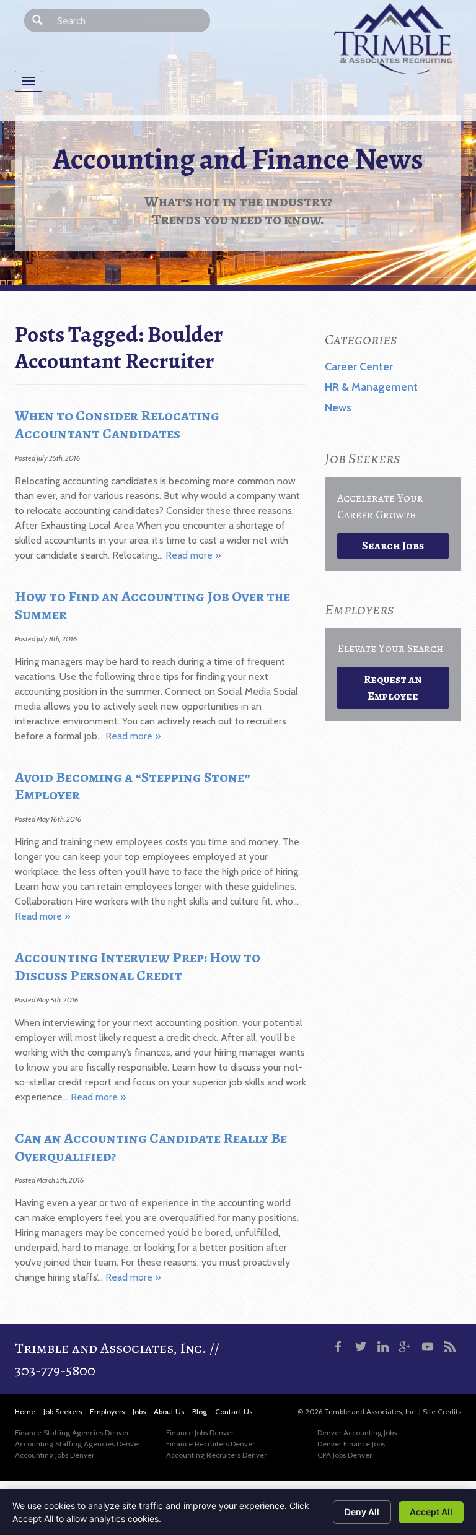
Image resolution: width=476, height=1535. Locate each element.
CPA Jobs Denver (344, 1454)
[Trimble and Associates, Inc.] (393, 38)
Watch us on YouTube (428, 1347)
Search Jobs (393, 545)
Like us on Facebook (338, 1347)
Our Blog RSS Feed (450, 1347)
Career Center (359, 366)
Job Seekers (62, 1411)
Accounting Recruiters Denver (216, 1454)
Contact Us (233, 1411)
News (338, 407)
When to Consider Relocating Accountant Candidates (117, 424)
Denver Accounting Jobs (357, 1432)
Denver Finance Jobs (351, 1443)
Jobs (139, 1411)
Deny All (362, 1512)
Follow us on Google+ (405, 1347)
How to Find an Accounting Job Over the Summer (152, 605)
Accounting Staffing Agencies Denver (78, 1443)
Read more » (193, 555)
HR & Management (371, 387)
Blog (199, 1411)
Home (25, 1411)
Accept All (431, 1512)
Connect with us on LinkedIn (383, 1347)
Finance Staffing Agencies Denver (72, 1432)
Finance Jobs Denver (200, 1432)
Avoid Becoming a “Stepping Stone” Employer (132, 786)
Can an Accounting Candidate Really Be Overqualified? (151, 1147)
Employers (107, 1411)
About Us (169, 1411)
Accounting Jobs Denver (54, 1454)
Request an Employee (393, 687)
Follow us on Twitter (361, 1347)
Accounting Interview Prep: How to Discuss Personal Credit (137, 966)
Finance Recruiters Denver (210, 1443)
